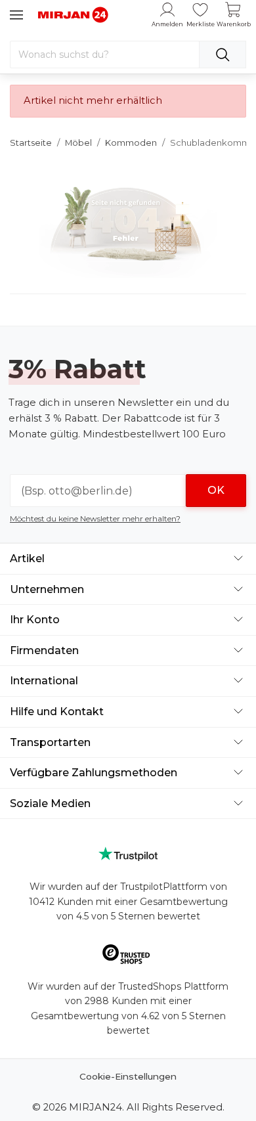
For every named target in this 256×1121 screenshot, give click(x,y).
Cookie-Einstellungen (128, 1076)
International (44, 680)
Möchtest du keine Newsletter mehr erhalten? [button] (95, 518)
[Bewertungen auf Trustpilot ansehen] (128, 854)
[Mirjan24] (73, 14)
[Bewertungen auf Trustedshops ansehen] (128, 956)
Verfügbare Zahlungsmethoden (93, 772)
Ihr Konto (35, 619)
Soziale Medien (50, 803)
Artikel (27, 558)
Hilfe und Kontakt (57, 711)
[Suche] (222, 54)
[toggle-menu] (16, 15)
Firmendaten (44, 650)
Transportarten (50, 742)
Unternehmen (47, 589)
